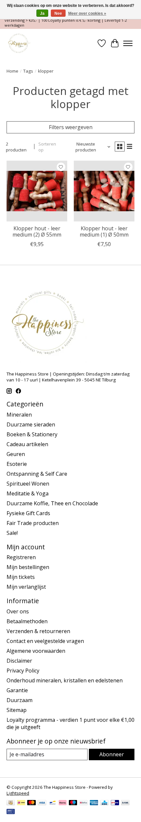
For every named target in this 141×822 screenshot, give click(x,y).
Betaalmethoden (27, 621)
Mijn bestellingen (28, 567)
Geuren (16, 454)
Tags (28, 71)
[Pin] (11, 812)
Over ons (18, 611)
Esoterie (17, 464)
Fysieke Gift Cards (28, 513)
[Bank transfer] (125, 803)
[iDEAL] (21, 803)
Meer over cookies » (87, 13)
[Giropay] (115, 803)
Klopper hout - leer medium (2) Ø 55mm (36, 231)
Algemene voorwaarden (36, 650)
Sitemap (17, 710)
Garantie (17, 690)
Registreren (21, 557)
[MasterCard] (31, 803)
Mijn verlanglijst (26, 586)
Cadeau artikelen (27, 444)
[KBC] (104, 803)
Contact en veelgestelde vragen (45, 641)
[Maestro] (73, 803)
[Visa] (42, 803)
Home (12, 71)
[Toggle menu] (127, 43)
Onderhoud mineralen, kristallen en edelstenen (65, 680)
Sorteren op (47, 147)
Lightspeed (18, 793)
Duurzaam (19, 700)
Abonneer (111, 754)
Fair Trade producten (33, 523)
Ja (42, 13)
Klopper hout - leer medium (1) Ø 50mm (104, 231)
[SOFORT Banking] (63, 803)
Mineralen (19, 414)
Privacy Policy (23, 670)
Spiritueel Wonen (28, 483)
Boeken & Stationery (32, 434)
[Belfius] (83, 803)
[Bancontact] (53, 803)
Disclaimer (19, 660)
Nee (58, 13)
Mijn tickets (21, 577)
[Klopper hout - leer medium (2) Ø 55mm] (37, 191)
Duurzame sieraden (31, 424)
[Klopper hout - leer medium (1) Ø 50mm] (104, 191)
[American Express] (94, 803)
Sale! (12, 533)
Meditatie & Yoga (28, 493)
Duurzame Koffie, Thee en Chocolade (52, 503)
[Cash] (11, 803)
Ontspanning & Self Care (37, 473)
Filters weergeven (70, 127)
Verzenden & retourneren (38, 631)
